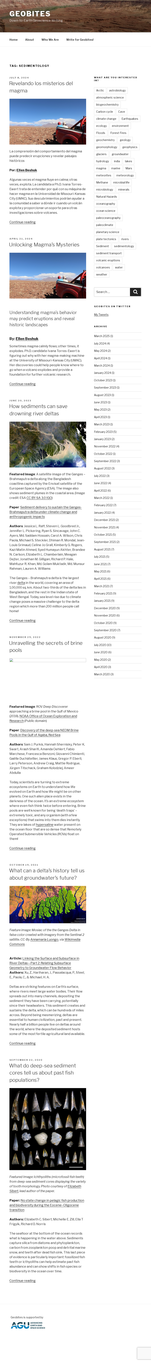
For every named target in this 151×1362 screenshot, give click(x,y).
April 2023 (100, 417)
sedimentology (124, 246)
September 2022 (105, 461)
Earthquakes (130, 118)
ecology (101, 125)
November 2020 (105, 615)
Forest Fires (118, 133)
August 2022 (102, 468)
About (29, 39)
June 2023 (100, 402)
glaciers (101, 154)
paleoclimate (104, 225)
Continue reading (22, 222)
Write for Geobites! (80, 39)
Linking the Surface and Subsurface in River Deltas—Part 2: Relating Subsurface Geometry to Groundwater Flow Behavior (44, 963)
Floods (100, 133)
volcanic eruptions (108, 260)
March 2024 (102, 365)
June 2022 (100, 483)
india (117, 161)
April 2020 (100, 667)
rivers (125, 239)
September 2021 (105, 542)
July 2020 (100, 645)
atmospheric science (110, 97)
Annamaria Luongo (44, 939)
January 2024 (102, 372)
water (119, 267)
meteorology (125, 175)
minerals (123, 189)
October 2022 (103, 453)
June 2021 (100, 564)
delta (21, 583)
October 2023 (103, 380)
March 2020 (102, 674)
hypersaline (44, 825)
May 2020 (100, 659)
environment (120, 125)
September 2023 (105, 387)
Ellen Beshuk (27, 170)
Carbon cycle (104, 111)
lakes (128, 161)
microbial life (121, 182)
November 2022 (104, 446)
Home (13, 39)
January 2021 (102, 600)
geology (125, 140)
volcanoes (103, 267)
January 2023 (102, 439)
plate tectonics (106, 239)
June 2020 (101, 652)
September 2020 (105, 630)
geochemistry (105, 140)
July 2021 (99, 556)
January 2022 (102, 512)
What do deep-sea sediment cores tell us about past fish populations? (42, 1073)
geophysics (129, 147)
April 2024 (100, 358)
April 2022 (100, 490)
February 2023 (103, 431)
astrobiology (117, 90)
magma (101, 168)
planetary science (107, 232)
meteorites (103, 175)
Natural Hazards (106, 196)
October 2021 (103, 534)
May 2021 (100, 571)
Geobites (30, 13)
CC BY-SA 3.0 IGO (39, 498)
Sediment (102, 246)
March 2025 (102, 336)
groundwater (120, 154)
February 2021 (103, 593)
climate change (106, 118)
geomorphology (106, 147)
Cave (121, 111)
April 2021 (100, 578)
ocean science (105, 210)
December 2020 (105, 608)
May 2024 (100, 350)
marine (115, 168)
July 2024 (100, 343)
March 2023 (102, 424)
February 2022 (103, 505)
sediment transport (109, 253)
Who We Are (50, 39)
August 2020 (102, 637)
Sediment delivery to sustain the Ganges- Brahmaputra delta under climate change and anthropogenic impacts (45, 512)
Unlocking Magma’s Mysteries (44, 244)
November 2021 (104, 527)
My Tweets (101, 314)
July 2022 (100, 475)
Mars (128, 168)
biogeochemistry (107, 104)
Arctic (100, 90)
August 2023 (102, 395)
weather (101, 274)
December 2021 (104, 520)
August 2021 (102, 549)
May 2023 (100, 409)
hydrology (102, 161)
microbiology (104, 189)
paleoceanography (108, 217)
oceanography (105, 203)
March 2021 (101, 586)
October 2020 (103, 623)
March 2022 (102, 497)
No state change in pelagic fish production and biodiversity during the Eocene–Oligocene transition (46, 1205)
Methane (102, 182)
